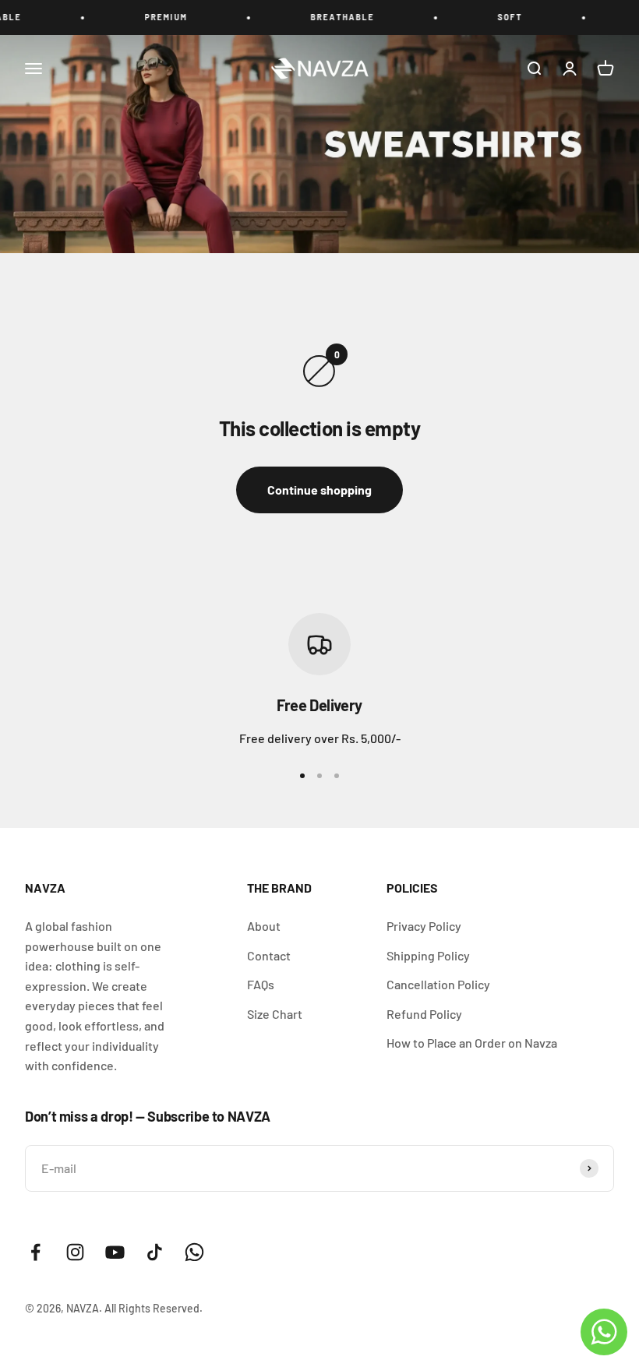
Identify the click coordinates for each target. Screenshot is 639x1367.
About (264, 925)
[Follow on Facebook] (35, 1252)
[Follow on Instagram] (75, 1252)
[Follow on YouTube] (114, 1252)
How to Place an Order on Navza (472, 1042)
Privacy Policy (424, 925)
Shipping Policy (428, 955)
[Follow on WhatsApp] (194, 1252)
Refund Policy (424, 1013)
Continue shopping (319, 489)
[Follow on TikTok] (154, 1252)
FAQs (260, 984)
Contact (269, 955)
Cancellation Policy (438, 984)
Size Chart (274, 1013)
